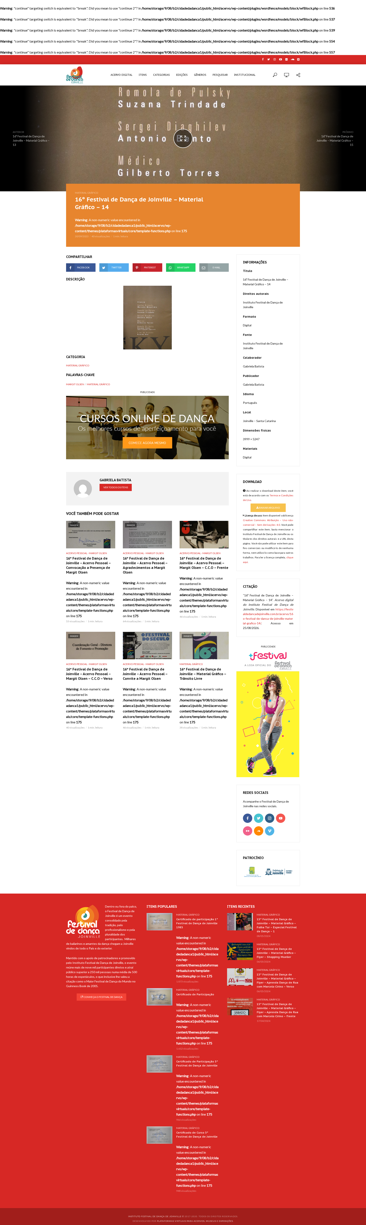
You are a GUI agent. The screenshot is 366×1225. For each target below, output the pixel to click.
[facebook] (247, 818)
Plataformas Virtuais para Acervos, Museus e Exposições (195, 1221)
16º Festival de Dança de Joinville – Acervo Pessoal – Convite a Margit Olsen (145, 674)
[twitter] (258, 818)
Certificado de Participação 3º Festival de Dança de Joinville (197, 1063)
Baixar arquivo (269, 507)
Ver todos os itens (115, 487)
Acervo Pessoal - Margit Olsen (86, 553)
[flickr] (247, 831)
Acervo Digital (121, 75)
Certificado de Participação (195, 994)
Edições (182, 75)
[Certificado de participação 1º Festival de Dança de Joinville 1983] (159, 921)
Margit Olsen (75, 384)
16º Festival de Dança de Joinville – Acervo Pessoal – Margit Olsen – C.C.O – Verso (89, 674)
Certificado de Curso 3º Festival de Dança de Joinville (197, 1134)
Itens (143, 75)
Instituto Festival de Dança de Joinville (155, 1216)
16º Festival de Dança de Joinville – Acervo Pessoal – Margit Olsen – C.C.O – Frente (204, 563)
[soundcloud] (258, 831)
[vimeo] (269, 831)
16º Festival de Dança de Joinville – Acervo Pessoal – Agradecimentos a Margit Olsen (145, 565)
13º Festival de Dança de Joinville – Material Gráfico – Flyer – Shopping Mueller (276, 953)
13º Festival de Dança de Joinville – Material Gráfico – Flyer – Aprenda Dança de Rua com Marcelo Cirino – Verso (277, 980)
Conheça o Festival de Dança (102, 997)
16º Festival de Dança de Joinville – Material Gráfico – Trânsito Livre (203, 674)
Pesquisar (220, 75)
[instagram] (269, 818)
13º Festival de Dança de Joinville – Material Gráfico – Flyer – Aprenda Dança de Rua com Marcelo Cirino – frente (277, 1010)
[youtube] (280, 818)
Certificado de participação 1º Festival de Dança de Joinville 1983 (197, 923)
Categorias (161, 75)
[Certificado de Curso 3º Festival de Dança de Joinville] (159, 1135)
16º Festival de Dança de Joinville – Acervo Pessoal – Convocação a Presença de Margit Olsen (88, 565)
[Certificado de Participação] (159, 997)
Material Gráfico (86, 192)
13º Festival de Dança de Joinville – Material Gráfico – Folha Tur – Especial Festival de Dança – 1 (277, 925)
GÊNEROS (200, 75)
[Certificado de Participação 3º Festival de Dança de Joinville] (159, 1064)
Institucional (244, 75)
